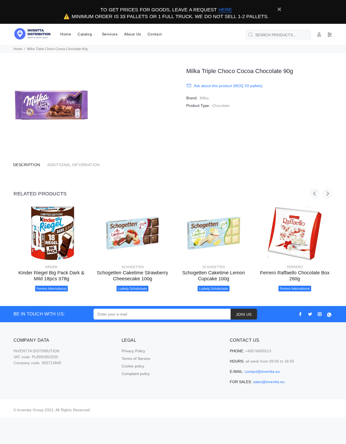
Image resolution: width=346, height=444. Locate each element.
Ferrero (295, 267)
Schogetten (132, 267)
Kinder (51, 267)
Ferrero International (51, 289)
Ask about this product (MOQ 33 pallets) (228, 86)
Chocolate (220, 105)
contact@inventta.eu (262, 371)
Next (327, 193)
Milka (204, 98)
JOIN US (244, 314)
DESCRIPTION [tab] (26, 165)
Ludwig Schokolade (132, 289)
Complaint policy (136, 373)
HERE (225, 9)
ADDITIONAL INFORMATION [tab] (73, 165)
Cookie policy (133, 366)
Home (18, 49)
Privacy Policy (133, 351)
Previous (315, 193)
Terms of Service (136, 358)
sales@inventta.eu (269, 382)
